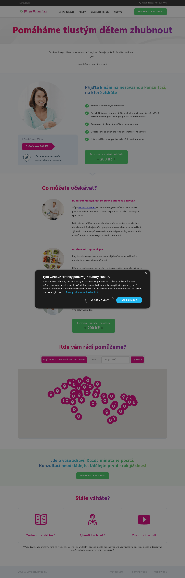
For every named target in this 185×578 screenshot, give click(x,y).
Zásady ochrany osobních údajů (82, 292)
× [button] (146, 273)
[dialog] (92, 289)
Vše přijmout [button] (129, 300)
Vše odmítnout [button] (100, 300)
